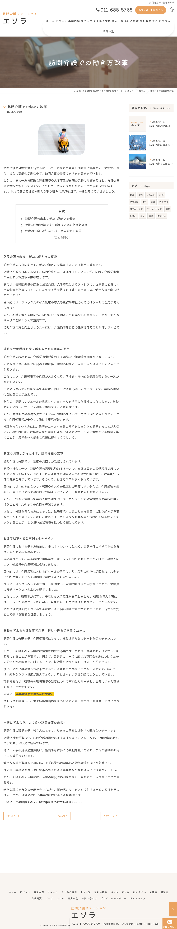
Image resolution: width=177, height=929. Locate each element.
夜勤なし (161, 215)
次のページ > (110, 815)
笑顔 (140, 195)
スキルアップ (136, 208)
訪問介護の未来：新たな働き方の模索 (50, 218)
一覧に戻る (62, 815)
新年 (132, 195)
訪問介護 (134, 201)
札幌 (161, 195)
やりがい (151, 195)
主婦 (151, 215)
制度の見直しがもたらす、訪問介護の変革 (53, 231)
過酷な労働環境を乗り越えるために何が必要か (56, 225)
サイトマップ (138, 898)
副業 (168, 208)
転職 (153, 201)
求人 (145, 201)
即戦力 (133, 215)
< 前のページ (13, 815)
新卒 (143, 215)
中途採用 (163, 201)
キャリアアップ (154, 208)
